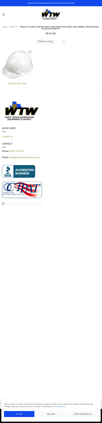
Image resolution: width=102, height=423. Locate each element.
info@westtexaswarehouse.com (24, 157)
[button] (3, 14)
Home (5, 27)
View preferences (83, 414)
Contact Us (7, 136)
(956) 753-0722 (17, 151)
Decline (51, 414)
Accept (19, 414)
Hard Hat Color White (17, 83)
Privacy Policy (60, 406)
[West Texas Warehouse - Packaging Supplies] (51, 14)
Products (14, 27)
